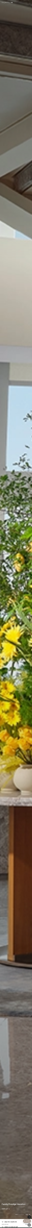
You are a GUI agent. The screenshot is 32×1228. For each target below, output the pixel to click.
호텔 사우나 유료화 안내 (11, 1222)
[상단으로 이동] (29, 1225)
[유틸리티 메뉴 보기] (29, 1217)
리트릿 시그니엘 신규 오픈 (11, 1227)
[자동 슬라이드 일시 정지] (29, 1214)
